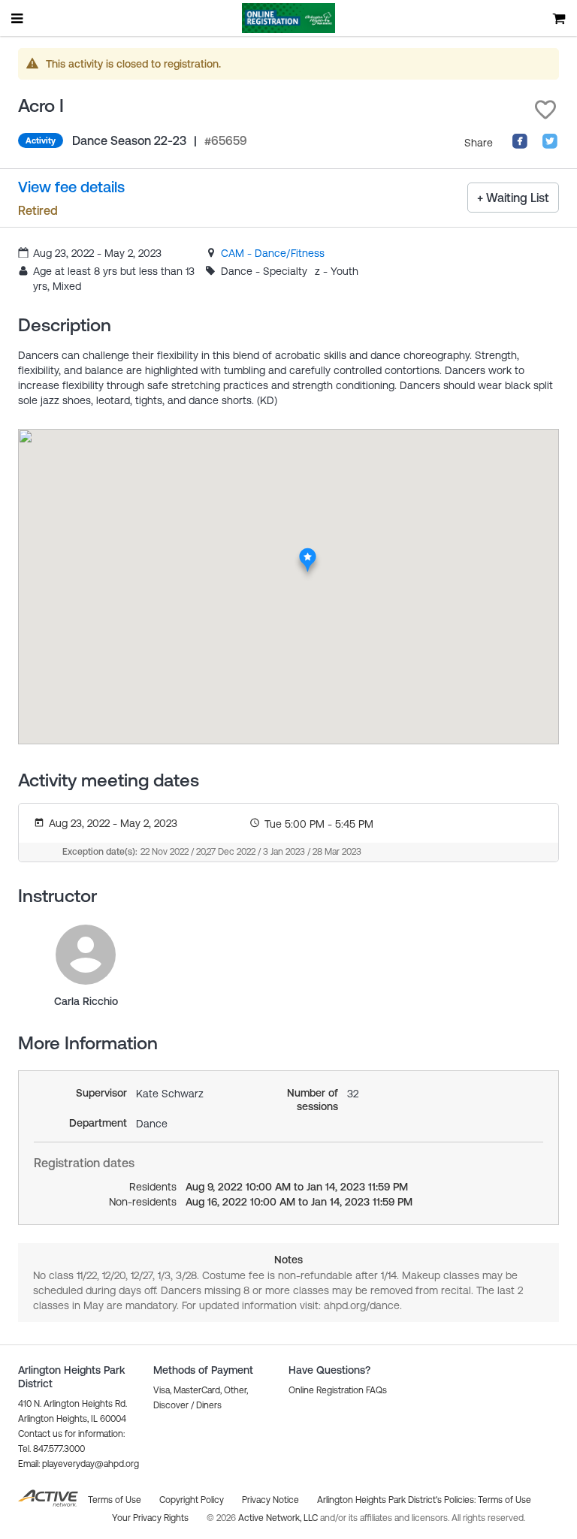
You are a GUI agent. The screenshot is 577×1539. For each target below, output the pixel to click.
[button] (545, 109)
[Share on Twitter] (550, 146)
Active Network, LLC (279, 1518)
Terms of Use (504, 1500)
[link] (273, 253)
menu (18, 18)
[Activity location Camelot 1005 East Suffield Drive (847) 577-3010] (308, 552)
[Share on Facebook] (520, 146)
